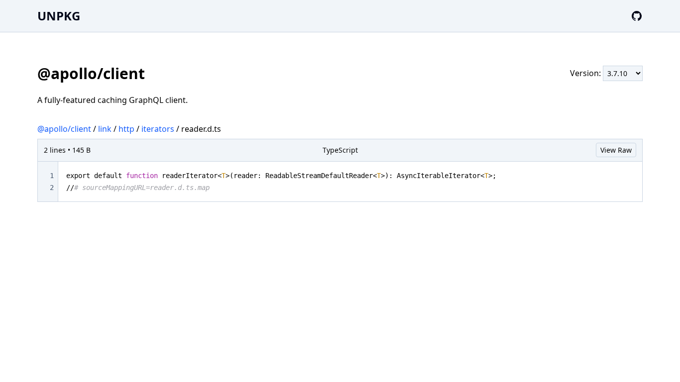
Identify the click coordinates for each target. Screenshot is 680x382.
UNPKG (58, 15)
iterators (157, 128)
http (126, 128)
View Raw (616, 150)
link (105, 128)
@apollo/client (64, 128)
